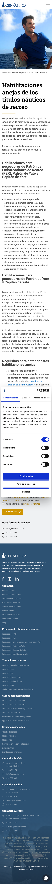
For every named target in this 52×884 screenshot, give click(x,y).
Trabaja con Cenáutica (11, 607)
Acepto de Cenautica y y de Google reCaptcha (25, 499)
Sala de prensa (8, 611)
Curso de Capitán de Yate (12, 681)
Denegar (26, 492)
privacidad (17, 500)
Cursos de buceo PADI (11, 713)
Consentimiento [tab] (10, 398)
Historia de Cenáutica (11, 603)
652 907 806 (11, 532)
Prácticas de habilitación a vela (15, 654)
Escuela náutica (8, 591)
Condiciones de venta (39, 867)
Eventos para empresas (12, 752)
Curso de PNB (8, 669)
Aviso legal (8, 867)
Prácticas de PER (9, 638)
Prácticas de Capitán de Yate (14, 650)
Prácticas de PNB (9, 634)
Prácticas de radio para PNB (13, 700)
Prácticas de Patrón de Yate (13, 646)
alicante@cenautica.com (16, 827)
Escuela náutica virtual (11, 595)
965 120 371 (11, 823)
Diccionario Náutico (10, 619)
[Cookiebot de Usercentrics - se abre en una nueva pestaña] (37, 390)
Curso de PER (7, 673)
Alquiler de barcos (9, 732)
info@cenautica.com (15, 528)
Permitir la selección (26, 484)
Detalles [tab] (26, 398)
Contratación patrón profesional (15, 744)
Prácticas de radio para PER (13, 705)
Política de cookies (21, 867)
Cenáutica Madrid (12, 758)
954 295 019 (11, 796)
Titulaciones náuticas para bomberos (17, 689)
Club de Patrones (9, 736)
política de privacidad (20, 497)
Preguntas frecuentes (11, 615)
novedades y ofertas (31, 504)
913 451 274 (11, 536)
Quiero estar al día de (22, 504)
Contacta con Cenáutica (12, 599)
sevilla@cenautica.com (15, 800)
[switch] (45, 448)
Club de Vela (7, 740)
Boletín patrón (8, 748)
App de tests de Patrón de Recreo (15, 721)
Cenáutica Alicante (12, 810)
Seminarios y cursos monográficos (16, 717)
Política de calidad (26, 869)
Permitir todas (26, 476)
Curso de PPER (8, 685)
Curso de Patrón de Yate (12, 677)
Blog (4, 623)
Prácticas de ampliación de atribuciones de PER (21, 642)
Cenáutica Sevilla (12, 784)
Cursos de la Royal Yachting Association (18, 709)
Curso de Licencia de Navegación (15, 665)
